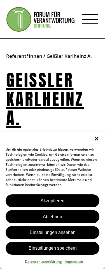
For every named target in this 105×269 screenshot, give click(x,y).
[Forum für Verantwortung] (40, 19)
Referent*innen (24, 56)
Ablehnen (52, 216)
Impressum (74, 261)
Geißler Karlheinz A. (45, 99)
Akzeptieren (52, 200)
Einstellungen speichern (53, 248)
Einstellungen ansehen (53, 232)
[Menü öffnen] (90, 19)
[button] (96, 138)
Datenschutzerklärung (43, 261)
